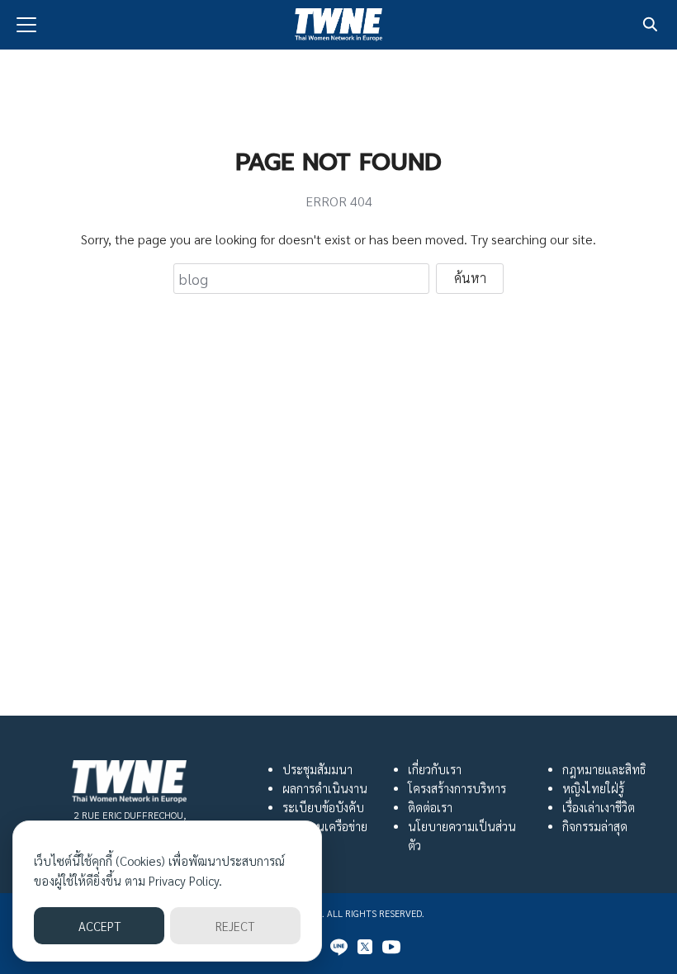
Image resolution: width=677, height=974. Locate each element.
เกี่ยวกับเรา (435, 769)
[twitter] (365, 947)
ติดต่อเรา (430, 807)
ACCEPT (99, 926)
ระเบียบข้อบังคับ (323, 807)
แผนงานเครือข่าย (324, 826)
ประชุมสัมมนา (317, 769)
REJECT (234, 926)
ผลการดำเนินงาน (324, 788)
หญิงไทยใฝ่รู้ (593, 788)
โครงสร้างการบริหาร (457, 788)
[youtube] (391, 947)
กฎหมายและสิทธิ (604, 769)
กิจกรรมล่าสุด (594, 826)
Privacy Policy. (185, 880)
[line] (338, 947)
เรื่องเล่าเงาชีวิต (598, 807)
